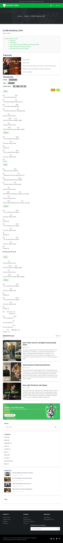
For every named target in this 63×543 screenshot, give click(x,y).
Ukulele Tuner (7, 519)
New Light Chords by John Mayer (19, 48)
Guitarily (5, 521)
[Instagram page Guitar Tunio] (59, 539)
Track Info (12, 40)
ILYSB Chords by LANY (38, 16)
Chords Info (13, 42)
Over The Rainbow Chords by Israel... (22, 478)
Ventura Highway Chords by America (22, 473)
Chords (26, 16)
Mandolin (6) (7, 443)
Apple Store (47, 517)
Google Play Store (49, 519)
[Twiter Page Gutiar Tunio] (56, 539)
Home (19, 16)
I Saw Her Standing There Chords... (22, 483)
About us (25, 517)
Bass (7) (6, 452)
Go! (58, 528)
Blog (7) (6, 464)
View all (58, 336)
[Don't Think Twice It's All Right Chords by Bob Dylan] (12, 350)
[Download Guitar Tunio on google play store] (59, 5)
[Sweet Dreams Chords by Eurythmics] (12, 372)
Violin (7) (6, 446)
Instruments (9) (8, 461)
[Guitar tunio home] (11, 5)
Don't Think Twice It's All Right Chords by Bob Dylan (24, 44)
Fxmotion (5, 523)
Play (58, 90)
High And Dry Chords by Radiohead (22, 489)
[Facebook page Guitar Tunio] (51, 539)
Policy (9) (6, 437)
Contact (25, 523)
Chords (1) (7, 458)
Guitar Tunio (6, 517)
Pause (53, 90)
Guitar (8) (7, 455)
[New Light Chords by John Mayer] (12, 391)
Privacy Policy (27, 519)
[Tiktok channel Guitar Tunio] (53, 539)
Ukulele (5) (7, 449)
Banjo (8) (6, 440)
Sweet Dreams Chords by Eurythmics (20, 46)
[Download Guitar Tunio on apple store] (56, 5)
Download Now (10, 415)
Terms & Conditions (28, 521)
